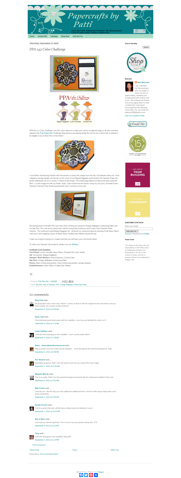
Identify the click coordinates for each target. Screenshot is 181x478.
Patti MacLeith (143, 82)
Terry (37, 433)
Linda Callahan (41, 331)
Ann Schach (40, 360)
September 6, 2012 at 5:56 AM (47, 309)
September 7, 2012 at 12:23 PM (47, 411)
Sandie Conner (41, 405)
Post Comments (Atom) (49, 454)
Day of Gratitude (49, 285)
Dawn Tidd (39, 317)
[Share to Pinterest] (72, 281)
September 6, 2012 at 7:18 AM (47, 338)
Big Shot (39, 285)
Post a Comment (39, 445)
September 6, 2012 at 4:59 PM (47, 397)
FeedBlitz (146, 234)
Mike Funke (40, 388)
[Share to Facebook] (70, 281)
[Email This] (63, 281)
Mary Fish (39, 300)
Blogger (101, 472)
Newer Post (34, 450)
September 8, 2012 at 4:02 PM (47, 426)
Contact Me (42, 36)
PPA (57, 285)
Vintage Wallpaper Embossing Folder (73, 285)
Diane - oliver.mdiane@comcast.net (50, 345)
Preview (128, 234)
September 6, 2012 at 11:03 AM (47, 366)
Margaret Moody (42, 374)
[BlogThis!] (65, 281)
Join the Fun (78, 36)
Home (32, 36)
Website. (75, 244)
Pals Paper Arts (46, 133)
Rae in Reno (40, 419)
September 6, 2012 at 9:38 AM (47, 352)
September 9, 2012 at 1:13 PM (47, 440)
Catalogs (54, 36)
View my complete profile (134, 116)
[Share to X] (67, 281)
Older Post (115, 450)
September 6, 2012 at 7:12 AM (47, 323)
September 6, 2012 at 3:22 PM (47, 380)
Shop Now (65, 36)
